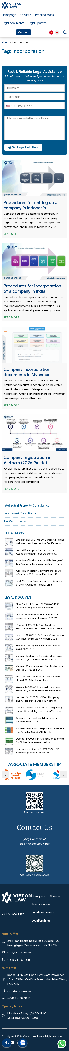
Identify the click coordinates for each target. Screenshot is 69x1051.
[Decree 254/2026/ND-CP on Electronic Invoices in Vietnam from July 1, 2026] (9, 616)
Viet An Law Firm (57, 32)
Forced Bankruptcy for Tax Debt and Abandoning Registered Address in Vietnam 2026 (36, 554)
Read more (11, 234)
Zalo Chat (23, 1043)
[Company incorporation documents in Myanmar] (34, 345)
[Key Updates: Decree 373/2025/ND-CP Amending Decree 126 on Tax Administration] (9, 751)
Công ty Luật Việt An (51, 32)
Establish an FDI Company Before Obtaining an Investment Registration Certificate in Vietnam (40, 543)
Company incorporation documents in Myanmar (27, 372)
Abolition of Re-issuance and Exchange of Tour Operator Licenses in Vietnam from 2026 (39, 564)
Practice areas (44, 15)
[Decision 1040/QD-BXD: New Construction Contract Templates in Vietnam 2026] (9, 637)
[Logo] (11, 5)
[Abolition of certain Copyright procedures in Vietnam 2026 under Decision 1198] (9, 572)
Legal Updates (37, 23)
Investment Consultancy (20, 513)
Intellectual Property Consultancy (26, 505)
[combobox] (10, 105)
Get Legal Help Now (24, 147)
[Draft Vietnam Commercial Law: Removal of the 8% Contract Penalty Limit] (9, 582)
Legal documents (13, 23)
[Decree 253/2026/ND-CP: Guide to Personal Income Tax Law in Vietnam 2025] (9, 626)
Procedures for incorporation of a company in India (32, 288)
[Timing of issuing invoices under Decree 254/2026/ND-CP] (9, 647)
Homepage (9, 15)
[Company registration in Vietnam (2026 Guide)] (34, 432)
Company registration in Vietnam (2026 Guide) (27, 460)
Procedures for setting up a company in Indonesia (30, 205)
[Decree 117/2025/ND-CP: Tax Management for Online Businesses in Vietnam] (9, 740)
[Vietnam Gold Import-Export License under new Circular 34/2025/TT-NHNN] (9, 730)
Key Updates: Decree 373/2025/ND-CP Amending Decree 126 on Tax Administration (37, 752)
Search (65, 32)
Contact (23, 32)
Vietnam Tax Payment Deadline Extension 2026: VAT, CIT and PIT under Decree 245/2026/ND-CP (39, 659)
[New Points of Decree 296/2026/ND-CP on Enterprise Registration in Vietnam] (9, 606)
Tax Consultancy (15, 521)
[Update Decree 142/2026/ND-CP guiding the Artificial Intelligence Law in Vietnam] (9, 709)
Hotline (7, 1043)
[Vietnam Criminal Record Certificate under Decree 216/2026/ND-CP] (9, 668)
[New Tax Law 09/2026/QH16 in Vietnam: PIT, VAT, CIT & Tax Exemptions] (9, 678)
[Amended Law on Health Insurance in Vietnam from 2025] (9, 720)
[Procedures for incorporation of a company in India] (34, 261)
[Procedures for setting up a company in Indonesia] (34, 178)
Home (5, 42)
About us (25, 15)
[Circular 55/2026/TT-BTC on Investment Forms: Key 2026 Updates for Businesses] (9, 688)
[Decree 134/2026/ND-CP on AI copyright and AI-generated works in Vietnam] (9, 699)
